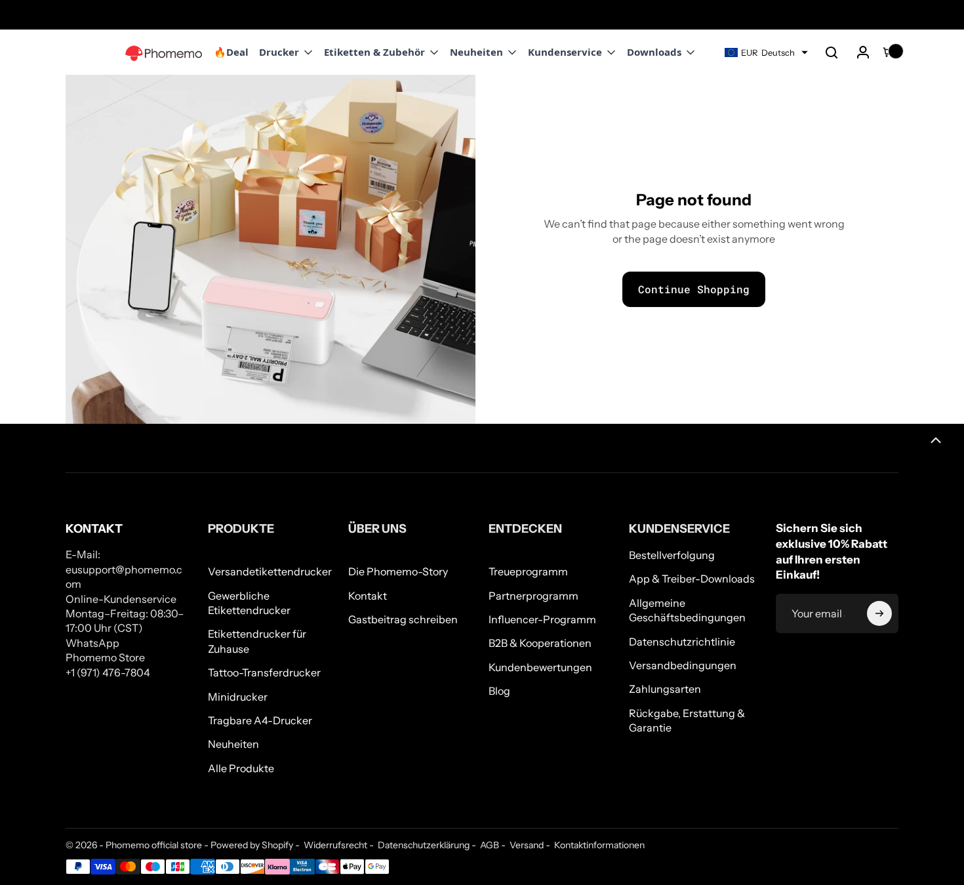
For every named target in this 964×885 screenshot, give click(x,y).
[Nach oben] (936, 440)
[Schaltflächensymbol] (879, 613)
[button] (831, 52)
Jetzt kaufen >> (112, 14)
